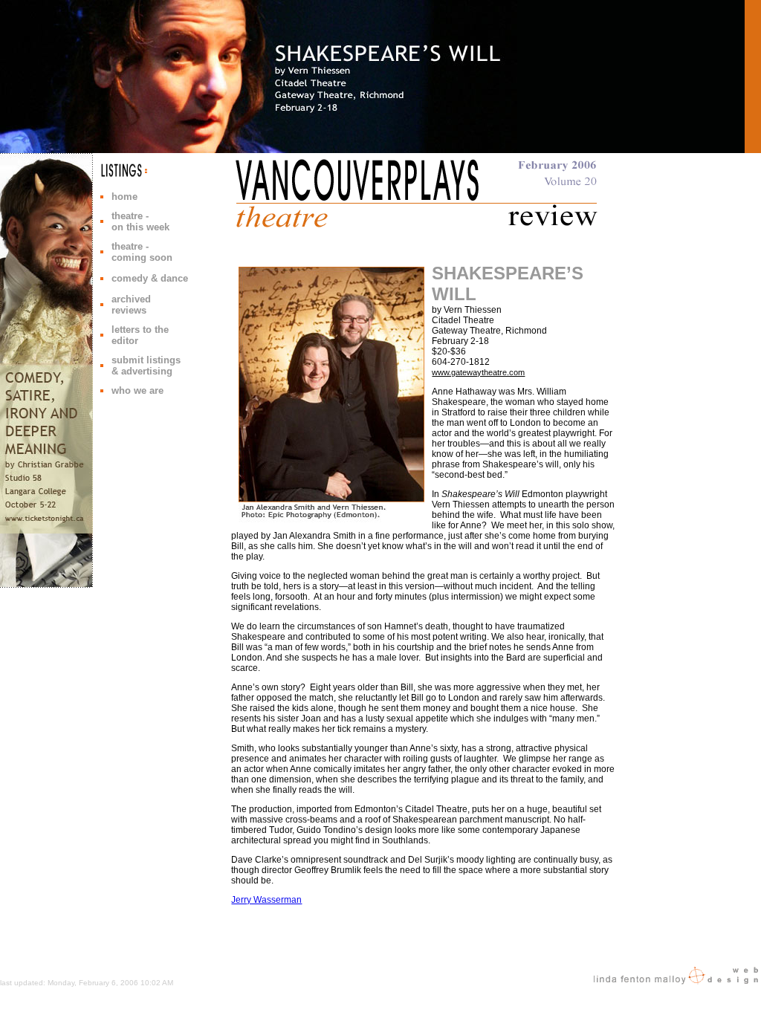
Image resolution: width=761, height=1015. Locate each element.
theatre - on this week (140, 221)
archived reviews (131, 305)
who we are (137, 390)
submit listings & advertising (146, 365)
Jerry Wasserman (266, 900)
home (124, 196)
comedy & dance (149, 278)
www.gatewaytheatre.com (478, 372)
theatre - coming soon (141, 252)
